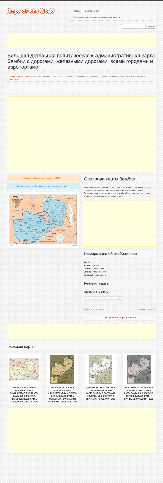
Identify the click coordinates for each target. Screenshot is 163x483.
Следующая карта (145, 309)
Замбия (28, 76)
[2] (95, 298)
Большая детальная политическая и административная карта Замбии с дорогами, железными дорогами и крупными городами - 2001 (62, 394)
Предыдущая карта (95, 309)
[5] (119, 298)
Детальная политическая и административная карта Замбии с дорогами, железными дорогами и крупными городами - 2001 (138, 393)
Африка (19, 76)
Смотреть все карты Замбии (120, 317)
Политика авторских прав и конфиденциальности (96, 17)
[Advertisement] (81, 40)
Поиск (151, 26)
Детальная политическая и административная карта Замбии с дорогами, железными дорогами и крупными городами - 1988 (100, 393)
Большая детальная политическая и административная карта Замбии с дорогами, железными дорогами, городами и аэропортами (24, 394)
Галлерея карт (92, 11)
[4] (111, 298)
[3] (103, 298)
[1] (87, 298)
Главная (77, 11)
